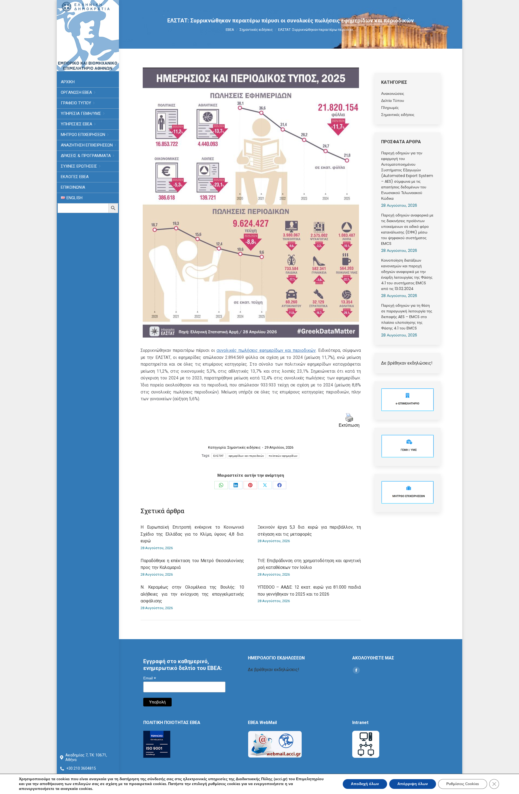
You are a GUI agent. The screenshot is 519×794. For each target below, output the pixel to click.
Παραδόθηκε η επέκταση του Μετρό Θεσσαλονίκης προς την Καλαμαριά (192, 564)
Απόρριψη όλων (412, 783)
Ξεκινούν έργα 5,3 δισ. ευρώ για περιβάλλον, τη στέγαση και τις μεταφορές (309, 531)
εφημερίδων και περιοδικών (246, 455)
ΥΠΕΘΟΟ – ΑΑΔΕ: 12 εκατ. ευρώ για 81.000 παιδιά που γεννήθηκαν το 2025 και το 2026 (309, 591)
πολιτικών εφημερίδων (283, 455)
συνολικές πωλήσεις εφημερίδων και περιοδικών (266, 350)
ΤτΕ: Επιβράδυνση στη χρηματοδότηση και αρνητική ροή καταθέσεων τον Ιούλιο (309, 564)
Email (149, 678)
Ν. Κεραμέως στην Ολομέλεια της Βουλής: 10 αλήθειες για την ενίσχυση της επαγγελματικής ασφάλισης (192, 594)
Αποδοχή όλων (365, 783)
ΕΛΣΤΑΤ (218, 455)
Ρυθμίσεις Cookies (462, 783)
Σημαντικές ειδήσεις (244, 447)
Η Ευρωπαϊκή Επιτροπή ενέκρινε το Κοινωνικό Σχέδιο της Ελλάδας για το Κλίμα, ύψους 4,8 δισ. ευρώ (192, 534)
